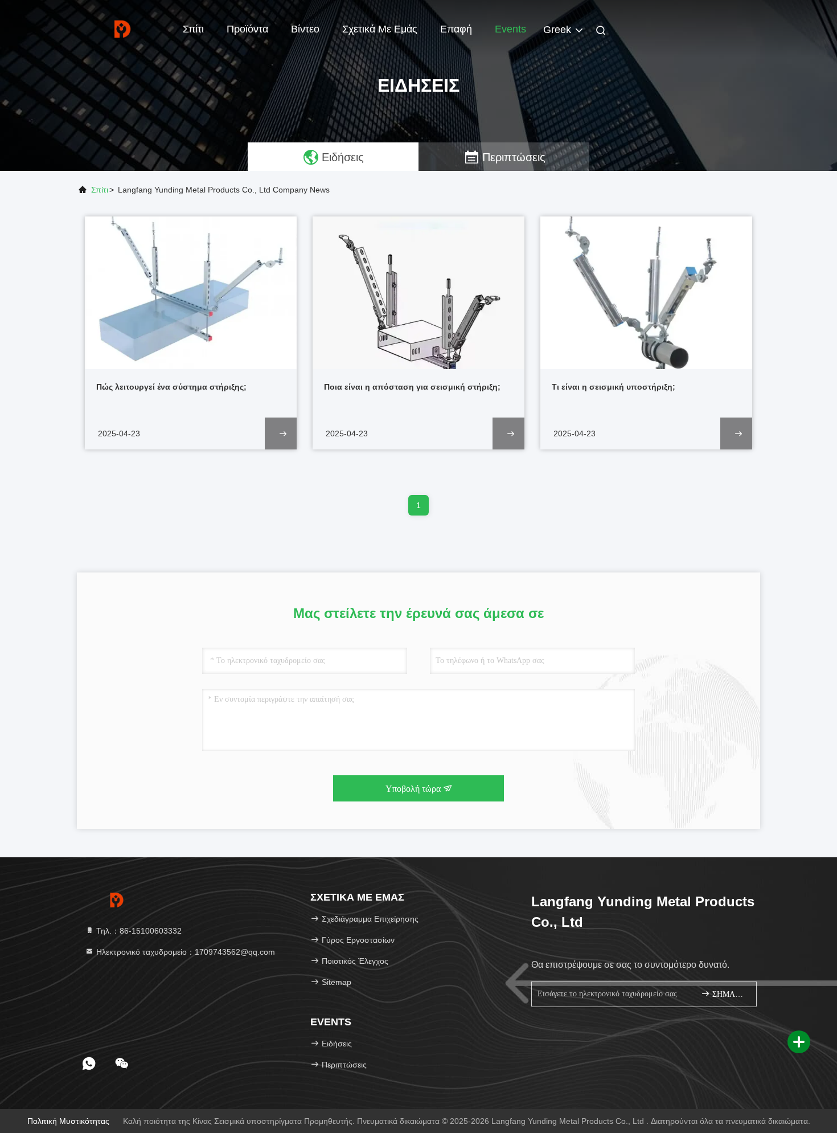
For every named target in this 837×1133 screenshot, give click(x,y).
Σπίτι (193, 29)
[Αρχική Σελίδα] (122, 28)
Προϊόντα (247, 29)
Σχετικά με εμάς (379, 29)
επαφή (456, 29)
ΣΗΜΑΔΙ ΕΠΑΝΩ (728, 994)
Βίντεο (305, 29)
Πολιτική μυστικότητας (68, 1121)
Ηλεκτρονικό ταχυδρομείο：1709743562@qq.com (184, 951)
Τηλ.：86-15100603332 (138, 930)
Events (510, 29)
